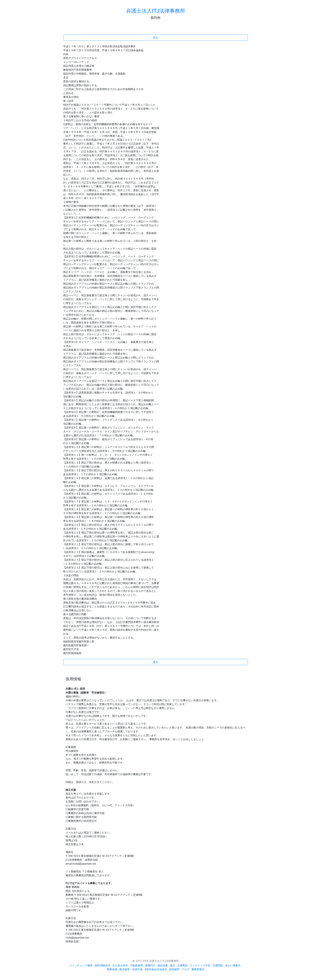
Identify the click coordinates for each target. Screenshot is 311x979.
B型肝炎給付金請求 (156, 969)
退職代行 (150, 965)
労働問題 (218, 965)
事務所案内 (197, 969)
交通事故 (182, 965)
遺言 (172, 965)
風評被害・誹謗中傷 (131, 969)
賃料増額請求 (102, 965)
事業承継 (112, 969)
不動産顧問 (136, 965)
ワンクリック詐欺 (200, 965)
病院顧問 (174, 969)
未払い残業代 (233, 965)
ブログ (185, 969)
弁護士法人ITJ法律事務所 (155, 11)
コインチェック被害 (80, 965)
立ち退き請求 (120, 965)
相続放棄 (162, 965)
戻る (155, 37)
